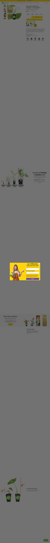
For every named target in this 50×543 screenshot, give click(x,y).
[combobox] (27, 273)
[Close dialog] (39, 263)
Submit (32, 278)
